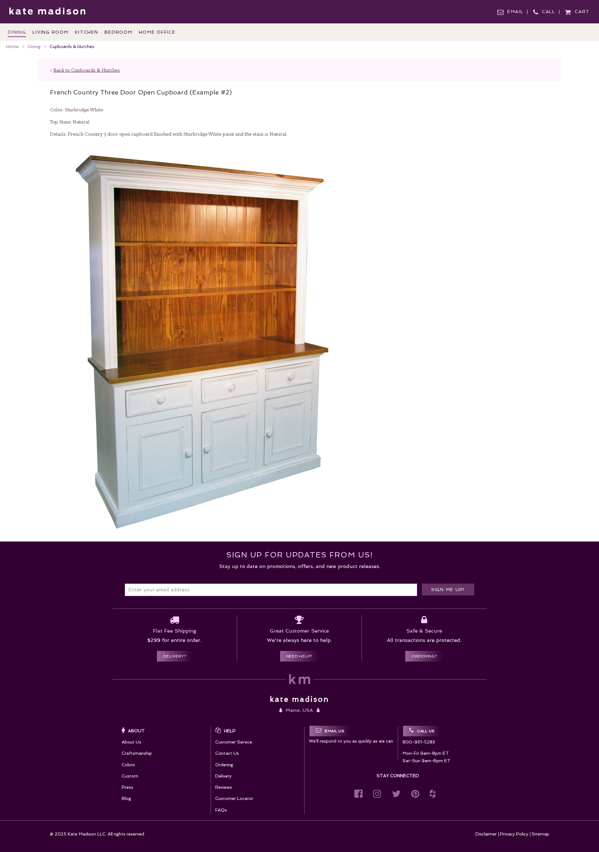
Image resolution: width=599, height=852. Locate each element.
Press (127, 787)
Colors (128, 764)
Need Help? (299, 656)
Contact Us (227, 753)
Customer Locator (234, 798)
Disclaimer (486, 833)
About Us (131, 741)
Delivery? (174, 656)
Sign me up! (448, 589)
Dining (34, 46)
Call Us (426, 731)
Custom (130, 775)
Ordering (224, 764)
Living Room (50, 32)
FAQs (221, 809)
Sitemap (540, 833)
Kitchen (86, 32)
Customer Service (233, 741)
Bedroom (118, 32)
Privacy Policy (514, 833)
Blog (126, 798)
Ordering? (424, 656)
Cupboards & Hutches (72, 46)
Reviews (223, 787)
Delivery (223, 775)
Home (12, 46)
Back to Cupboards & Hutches (86, 70)
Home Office (157, 32)
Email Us (335, 731)
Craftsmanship (137, 753)
